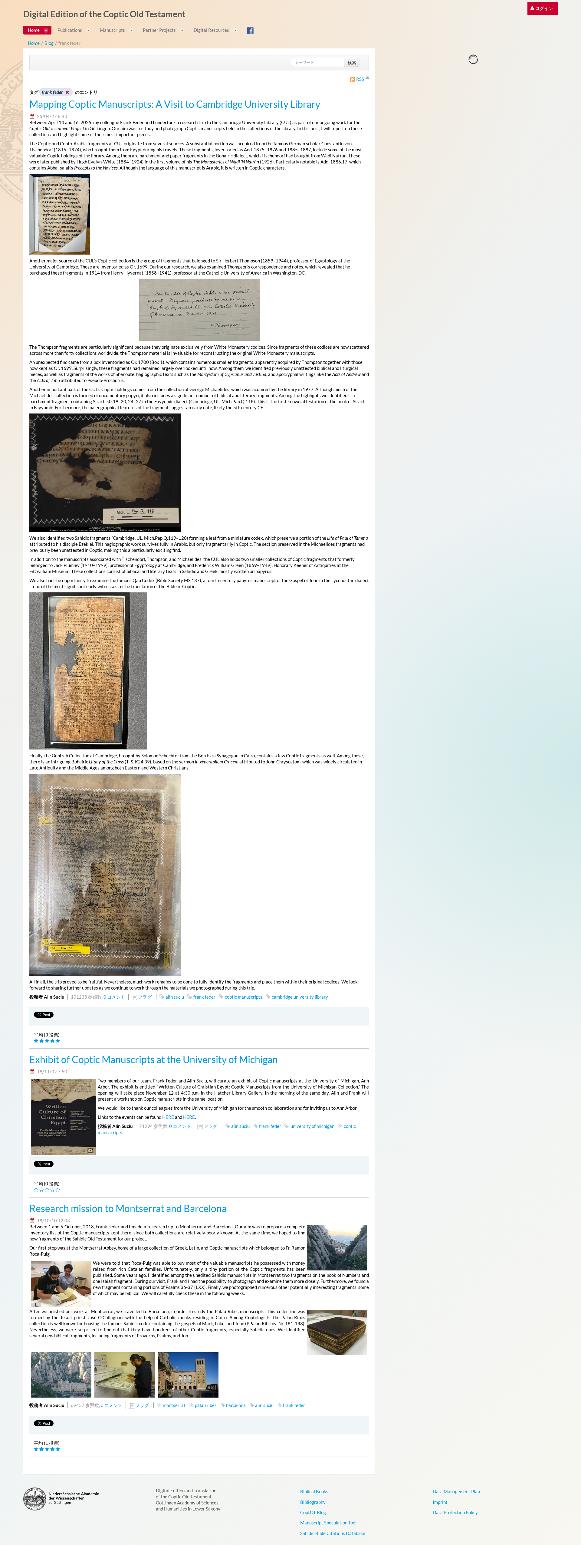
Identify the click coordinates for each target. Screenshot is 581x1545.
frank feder (204, 997)
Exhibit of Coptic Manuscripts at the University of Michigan (153, 1059)
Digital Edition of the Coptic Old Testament (104, 14)
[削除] (67, 92)
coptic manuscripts (243, 997)
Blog (49, 43)
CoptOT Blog (313, 1512)
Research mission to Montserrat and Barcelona (128, 1208)
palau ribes (206, 1405)
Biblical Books (314, 1491)
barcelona (236, 1405)
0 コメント (114, 997)
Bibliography (313, 1502)
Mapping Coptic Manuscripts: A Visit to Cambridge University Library (174, 104)
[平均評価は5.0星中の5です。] (36, 1041)
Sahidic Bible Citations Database (332, 1533)
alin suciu (175, 997)
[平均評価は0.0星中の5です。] (36, 1190)
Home (34, 43)
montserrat (174, 1405)
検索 (352, 62)
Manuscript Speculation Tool (328, 1522)
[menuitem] (541, 8)
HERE (168, 1117)
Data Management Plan (456, 1491)
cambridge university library (300, 997)
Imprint (440, 1502)
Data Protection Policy (455, 1512)
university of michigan (312, 1126)
